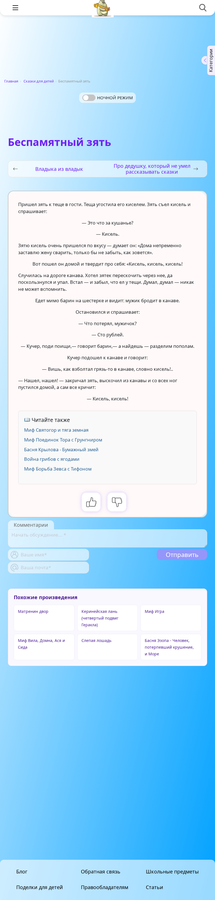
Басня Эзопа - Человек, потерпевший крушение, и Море (169, 647)
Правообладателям (104, 887)
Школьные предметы (172, 871)
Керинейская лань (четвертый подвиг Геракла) (99, 618)
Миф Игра (154, 611)
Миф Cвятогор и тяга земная (56, 430)
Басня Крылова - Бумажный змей (61, 449)
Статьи (154, 887)
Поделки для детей (39, 887)
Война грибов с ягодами (52, 459)
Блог (21, 871)
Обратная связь (100, 871)
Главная (11, 81)
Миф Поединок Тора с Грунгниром (63, 439)
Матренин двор (33, 611)
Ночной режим (115, 97)
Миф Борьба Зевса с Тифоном (58, 469)
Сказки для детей (39, 81)
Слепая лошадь (96, 640)
